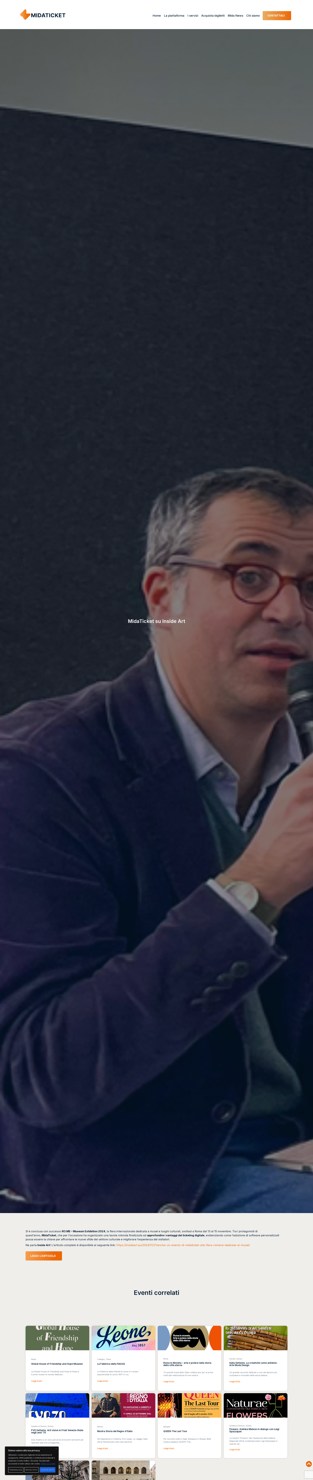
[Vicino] (56, 1448)
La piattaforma (174, 15)
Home (157, 15)
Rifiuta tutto (31, 1470)
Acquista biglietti (213, 15)
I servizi (193, 15)
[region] (32, 1460)
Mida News (235, 15)
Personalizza (16, 1470)
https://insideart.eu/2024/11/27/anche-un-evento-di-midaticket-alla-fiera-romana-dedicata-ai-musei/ (183, 1245)
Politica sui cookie (48, 1464)
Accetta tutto (47, 1470)
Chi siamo (253, 15)
